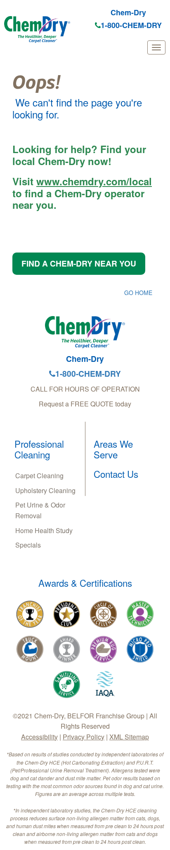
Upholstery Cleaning (45, 490)
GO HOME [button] (138, 292)
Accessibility (39, 736)
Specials (28, 545)
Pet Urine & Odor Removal (40, 510)
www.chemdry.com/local (94, 181)
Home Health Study (44, 530)
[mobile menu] (156, 47)
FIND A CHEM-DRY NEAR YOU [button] (78, 263)
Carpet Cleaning (39, 475)
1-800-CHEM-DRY (131, 25)
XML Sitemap (129, 736)
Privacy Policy (83, 736)
